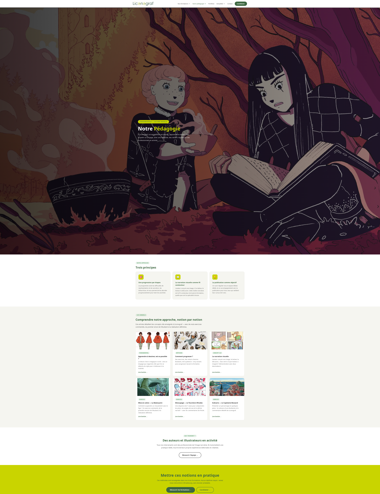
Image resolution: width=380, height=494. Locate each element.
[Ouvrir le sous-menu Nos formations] (189, 4)
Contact (230, 4)
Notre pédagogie (198, 4)
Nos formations (183, 4)
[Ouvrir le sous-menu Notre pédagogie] (205, 4)
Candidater (241, 4)
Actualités (220, 4)
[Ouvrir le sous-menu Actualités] (224, 4)
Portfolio (211, 4)
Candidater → (205, 490)
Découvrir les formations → (180, 490)
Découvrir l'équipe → (190, 455)
